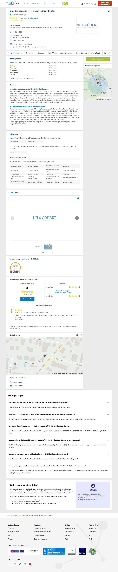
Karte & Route (95, 53)
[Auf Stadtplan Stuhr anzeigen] (81, 334)
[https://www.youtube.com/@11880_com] (30, 564)
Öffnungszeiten (17, 53)
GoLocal (29, 312)
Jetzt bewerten (27, 299)
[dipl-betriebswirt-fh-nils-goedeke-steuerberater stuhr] (39, 247)
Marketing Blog (70, 528)
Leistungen (41, 53)
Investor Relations (14, 531)
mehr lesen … (20, 319)
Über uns (29, 53)
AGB (90, 535)
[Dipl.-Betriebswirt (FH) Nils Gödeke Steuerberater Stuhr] (78, 197)
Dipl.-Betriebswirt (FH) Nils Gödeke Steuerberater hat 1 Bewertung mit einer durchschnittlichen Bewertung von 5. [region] (43, 459)
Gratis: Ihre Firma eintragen (104, 3)
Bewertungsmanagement (42, 531)
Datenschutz (93, 531)
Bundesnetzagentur (50, 489)
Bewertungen (81, 53)
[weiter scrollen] (110, 53)
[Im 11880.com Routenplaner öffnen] (77, 334)
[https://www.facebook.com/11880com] (10, 564)
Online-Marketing (39, 535)
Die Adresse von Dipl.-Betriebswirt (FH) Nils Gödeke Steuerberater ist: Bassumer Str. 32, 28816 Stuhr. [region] (39, 407)
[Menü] (96, 3)
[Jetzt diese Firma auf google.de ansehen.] (61, 296)
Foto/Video (52, 53)
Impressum (92, 528)
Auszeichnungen (66, 53)
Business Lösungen (40, 539)
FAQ (66, 539)
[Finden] (66, 3)
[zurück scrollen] (8, 53)
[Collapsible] (108, 402)
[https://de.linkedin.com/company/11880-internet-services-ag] (25, 564)
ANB (90, 539)
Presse (10, 539)
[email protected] (90, 419)
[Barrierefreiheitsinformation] (92, 3)
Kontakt (67, 535)
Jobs (9, 535)
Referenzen (68, 531)
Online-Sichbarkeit (40, 528)
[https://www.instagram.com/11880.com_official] (15, 564)
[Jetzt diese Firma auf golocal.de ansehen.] (61, 287)
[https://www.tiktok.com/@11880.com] (20, 564)
